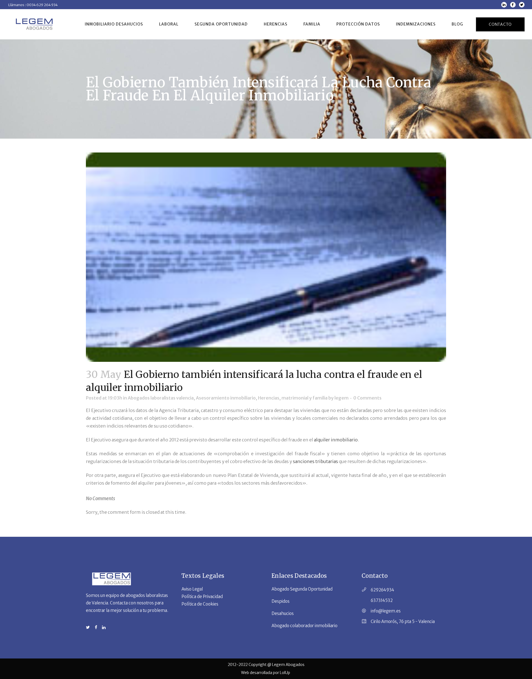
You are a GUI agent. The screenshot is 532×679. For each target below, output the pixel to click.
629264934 (382, 589)
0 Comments (367, 398)
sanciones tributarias (316, 461)
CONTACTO (500, 24)
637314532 (382, 600)
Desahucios (283, 613)
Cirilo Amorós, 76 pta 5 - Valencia (403, 621)
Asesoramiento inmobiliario (226, 398)
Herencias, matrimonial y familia (293, 398)
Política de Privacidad (202, 596)
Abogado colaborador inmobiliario (304, 625)
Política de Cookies (199, 604)
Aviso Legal (192, 589)
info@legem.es (386, 611)
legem (341, 398)
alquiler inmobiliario (336, 440)
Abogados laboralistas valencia (161, 398)
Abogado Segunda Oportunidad (302, 589)
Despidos (281, 601)
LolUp (285, 672)
